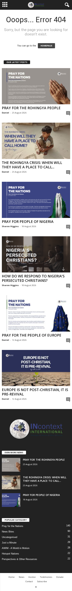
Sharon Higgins (10, 226)
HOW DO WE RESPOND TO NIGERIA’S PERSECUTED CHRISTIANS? (33, 278)
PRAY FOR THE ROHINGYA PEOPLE (31, 108)
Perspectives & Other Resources (19, 559)
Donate (60, 577)
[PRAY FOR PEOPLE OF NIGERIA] (36, 200)
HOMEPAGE (46, 46)
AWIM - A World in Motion (15, 548)
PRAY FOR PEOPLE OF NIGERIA (28, 221)
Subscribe (42, 581)
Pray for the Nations (12, 526)
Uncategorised (9, 537)
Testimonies (46, 577)
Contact (29, 581)
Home (11, 577)
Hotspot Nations (10, 553)
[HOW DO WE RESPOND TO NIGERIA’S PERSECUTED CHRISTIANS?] (36, 254)
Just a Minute (9, 542)
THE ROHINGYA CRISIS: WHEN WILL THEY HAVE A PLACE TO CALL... (32, 164)
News (21, 577)
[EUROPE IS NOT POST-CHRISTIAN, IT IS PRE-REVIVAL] (36, 368)
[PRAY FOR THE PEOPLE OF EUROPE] (36, 313)
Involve (32, 577)
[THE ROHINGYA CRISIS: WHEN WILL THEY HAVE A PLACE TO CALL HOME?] (36, 141)
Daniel (5, 112)
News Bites (8, 531)
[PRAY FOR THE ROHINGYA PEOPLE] (36, 86)
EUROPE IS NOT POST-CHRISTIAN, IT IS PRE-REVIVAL (35, 392)
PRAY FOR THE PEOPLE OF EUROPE (31, 335)
